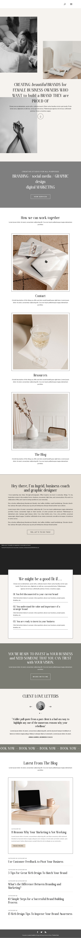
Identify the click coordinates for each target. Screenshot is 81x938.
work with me (40, 677)
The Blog (40, 455)
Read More (18, 846)
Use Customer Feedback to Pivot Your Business (35, 862)
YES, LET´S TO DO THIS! (40, 532)
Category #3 (16, 829)
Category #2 (12, 869)
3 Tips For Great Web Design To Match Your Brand (37, 873)
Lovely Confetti (31, 935)
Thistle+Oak (55, 935)
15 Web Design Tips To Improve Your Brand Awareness (40, 914)
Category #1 (12, 858)
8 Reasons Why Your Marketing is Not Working (38, 832)
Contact (40, 296)
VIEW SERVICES (40, 196)
